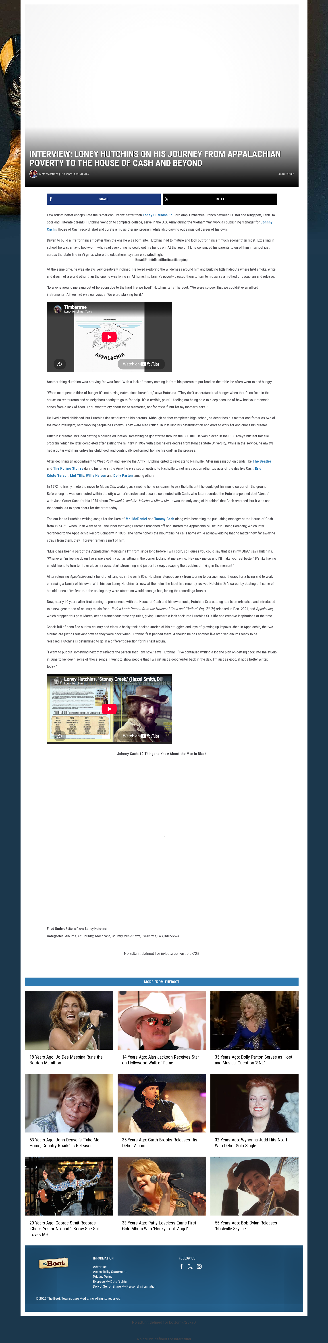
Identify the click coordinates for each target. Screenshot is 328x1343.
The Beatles (262, 461)
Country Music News (126, 936)
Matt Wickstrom (48, 174)
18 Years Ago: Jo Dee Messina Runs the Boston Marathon (66, 1060)
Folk (160, 936)
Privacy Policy (102, 1276)
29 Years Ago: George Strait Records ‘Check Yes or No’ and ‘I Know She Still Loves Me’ (64, 1228)
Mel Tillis (77, 475)
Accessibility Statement (110, 1272)
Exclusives (149, 936)
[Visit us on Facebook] (183, 1266)
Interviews (171, 936)
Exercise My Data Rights (110, 1281)
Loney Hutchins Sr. (158, 215)
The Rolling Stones (68, 468)
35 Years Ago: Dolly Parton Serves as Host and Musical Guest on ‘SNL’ (253, 1060)
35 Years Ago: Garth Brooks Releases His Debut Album (159, 1142)
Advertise (100, 1267)
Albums (70, 936)
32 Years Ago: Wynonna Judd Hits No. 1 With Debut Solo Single (251, 1142)
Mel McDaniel (136, 519)
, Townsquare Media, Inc (77, 1298)
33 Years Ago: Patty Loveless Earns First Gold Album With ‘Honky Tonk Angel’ (159, 1225)
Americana (102, 936)
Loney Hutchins (96, 928)
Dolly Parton (123, 475)
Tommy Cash (164, 519)
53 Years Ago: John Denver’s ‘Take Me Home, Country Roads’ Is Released (64, 1142)
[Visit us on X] (192, 1266)
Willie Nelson (96, 475)
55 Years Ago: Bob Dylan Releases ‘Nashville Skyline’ (246, 1225)
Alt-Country (85, 936)
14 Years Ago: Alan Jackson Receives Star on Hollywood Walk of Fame (160, 1060)
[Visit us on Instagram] (201, 1266)
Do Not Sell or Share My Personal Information (124, 1286)
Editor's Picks (75, 928)
